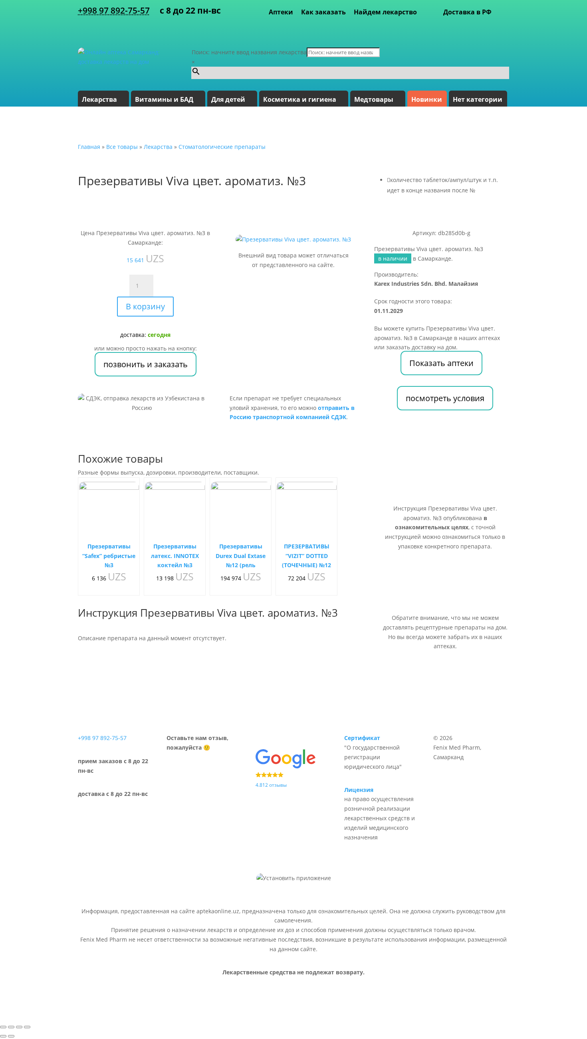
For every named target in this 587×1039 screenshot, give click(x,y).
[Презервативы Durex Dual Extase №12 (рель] (241, 512)
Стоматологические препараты (222, 146)
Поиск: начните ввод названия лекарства (249, 52)
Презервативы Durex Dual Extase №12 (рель (241, 555)
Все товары (122, 146)
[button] (293, 769)
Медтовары (373, 99)
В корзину (145, 306)
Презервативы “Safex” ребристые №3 (108, 555)
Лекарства (99, 99)
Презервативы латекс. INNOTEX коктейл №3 (175, 555)
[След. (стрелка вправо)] (11, 1036)
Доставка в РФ (467, 12)
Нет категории (477, 99)
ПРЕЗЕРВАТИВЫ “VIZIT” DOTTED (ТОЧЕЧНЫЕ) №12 (306, 555)
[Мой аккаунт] (505, 28)
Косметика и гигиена (299, 99)
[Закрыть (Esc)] (27, 1027)
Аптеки (281, 12)
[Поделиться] (19, 1027)
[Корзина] (502, 12)
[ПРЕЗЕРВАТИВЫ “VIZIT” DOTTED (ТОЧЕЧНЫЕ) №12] (307, 512)
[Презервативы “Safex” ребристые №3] (109, 512)
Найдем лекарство (385, 12)
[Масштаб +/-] (3, 1027)
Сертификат (362, 738)
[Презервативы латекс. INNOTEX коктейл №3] (175, 512)
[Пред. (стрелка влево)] (3, 1036)
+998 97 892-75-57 (114, 10)
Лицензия (358, 790)
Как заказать (323, 12)
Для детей (228, 99)
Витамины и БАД (164, 99)
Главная (89, 146)
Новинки (426, 99)
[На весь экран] (11, 1027)
